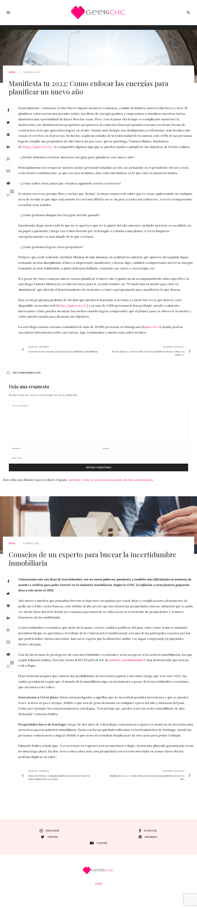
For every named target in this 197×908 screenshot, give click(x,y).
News (12, 72)
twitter (52, 836)
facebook (150, 830)
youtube (102, 843)
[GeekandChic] (98, 12)
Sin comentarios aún (27, 372)
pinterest (151, 836)
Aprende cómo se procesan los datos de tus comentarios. (111, 480)
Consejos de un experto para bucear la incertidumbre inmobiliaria (92, 558)
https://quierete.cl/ (37, 147)
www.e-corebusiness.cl (127, 660)
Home (98, 883)
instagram (52, 830)
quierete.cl (152, 327)
